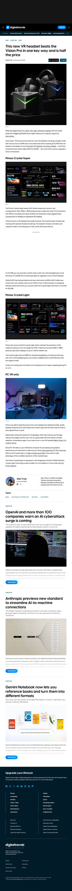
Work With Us (9, 864)
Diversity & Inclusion (11, 867)
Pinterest (25, 786)
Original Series (47, 812)
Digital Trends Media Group (16, 879)
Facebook (6, 786)
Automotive (13, 812)
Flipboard (33, 786)
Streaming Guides (48, 803)
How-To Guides (47, 809)
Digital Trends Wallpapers (50, 826)
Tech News (35, 497)
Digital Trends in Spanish (50, 829)
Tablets (45, 793)
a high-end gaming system (35, 453)
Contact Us (13, 823)
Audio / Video (14, 803)
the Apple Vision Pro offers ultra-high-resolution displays (30, 131)
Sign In (61, 27)
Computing (13, 796)
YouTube (18, 786)
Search (69, 27)
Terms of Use (9, 871)
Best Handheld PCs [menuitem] (59, 33)
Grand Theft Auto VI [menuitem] (16, 33)
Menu (3, 27)
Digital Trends (12, 30)
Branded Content (48, 823)
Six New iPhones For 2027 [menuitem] (32, 33)
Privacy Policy (25, 860)
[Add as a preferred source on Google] (53, 60)
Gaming (12, 800)
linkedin (17, 484)
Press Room (25, 864)
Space (45, 800)
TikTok (21, 786)
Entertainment (14, 809)
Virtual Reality (44, 497)
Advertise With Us (15, 826)
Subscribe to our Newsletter (51, 820)
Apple (7, 497)
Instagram (10, 786)
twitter (20, 484)
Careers (7, 860)
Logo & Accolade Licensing (18, 832)
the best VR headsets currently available (41, 146)
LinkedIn (29, 786)
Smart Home (14, 806)
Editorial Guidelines (15, 829)
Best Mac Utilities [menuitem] (46, 33)
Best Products (47, 806)
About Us (13, 820)
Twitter (14, 786)
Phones (12, 793)
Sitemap (24, 867)
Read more (11, 582)
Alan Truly (9, 60)
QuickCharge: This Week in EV (20, 497)
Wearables (46, 796)
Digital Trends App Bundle (50, 832)
